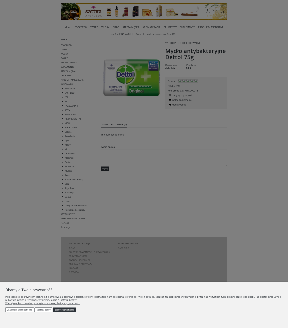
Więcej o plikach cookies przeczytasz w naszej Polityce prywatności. (42, 303)
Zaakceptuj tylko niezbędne (19, 310)
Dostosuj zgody (43, 310)
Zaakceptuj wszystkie (64, 310)
